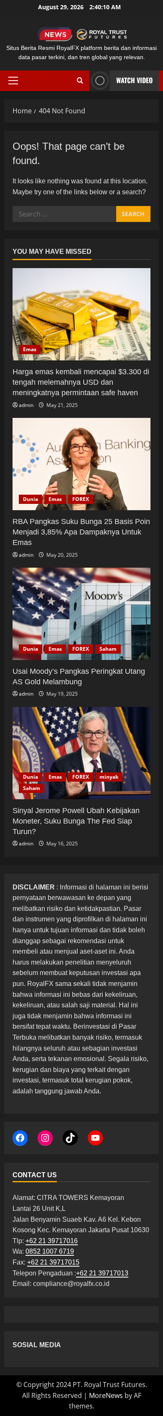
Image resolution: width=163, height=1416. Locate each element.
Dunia (30, 499)
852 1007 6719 (51, 1251)
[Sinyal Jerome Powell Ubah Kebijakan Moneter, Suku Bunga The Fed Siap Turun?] (81, 753)
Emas (29, 349)
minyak (108, 776)
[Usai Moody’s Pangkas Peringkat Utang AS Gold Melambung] (81, 614)
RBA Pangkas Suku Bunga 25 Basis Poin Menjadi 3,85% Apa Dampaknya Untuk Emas (81, 532)
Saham (108, 648)
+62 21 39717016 (51, 1240)
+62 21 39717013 (102, 1273)
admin (26, 405)
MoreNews (106, 1395)
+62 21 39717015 (53, 1262)
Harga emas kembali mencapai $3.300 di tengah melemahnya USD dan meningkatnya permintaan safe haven (81, 382)
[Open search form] (80, 81)
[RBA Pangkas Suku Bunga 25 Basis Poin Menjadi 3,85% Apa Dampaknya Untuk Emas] (81, 464)
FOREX (80, 499)
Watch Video (134, 80)
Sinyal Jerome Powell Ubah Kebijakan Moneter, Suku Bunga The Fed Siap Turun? (76, 821)
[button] (13, 80)
